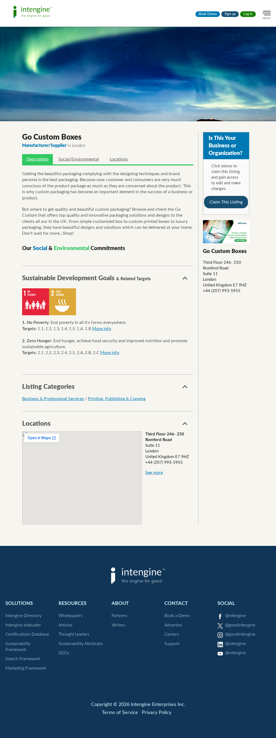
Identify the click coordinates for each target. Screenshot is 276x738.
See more (154, 472)
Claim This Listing (226, 202)
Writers (118, 625)
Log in (248, 14)
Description (37, 159)
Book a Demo (177, 616)
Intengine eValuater (23, 625)
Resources (72, 603)
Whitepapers (70, 616)
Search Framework (22, 659)
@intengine (235, 616)
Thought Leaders (73, 634)
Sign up (230, 14)
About (120, 603)
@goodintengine (240, 625)
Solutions (19, 603)
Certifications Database (27, 634)
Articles (65, 625)
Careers (171, 634)
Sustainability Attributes (80, 644)
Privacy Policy (156, 712)
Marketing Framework (25, 668)
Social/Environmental (78, 159)
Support (172, 644)
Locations (119, 159)
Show (185, 280)
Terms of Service (120, 712)
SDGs (63, 653)
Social (226, 603)
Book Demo (208, 14)
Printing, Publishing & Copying (117, 399)
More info (101, 329)
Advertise (173, 625)
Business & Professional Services (53, 399)
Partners (119, 616)
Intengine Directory (23, 616)
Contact (176, 603)
